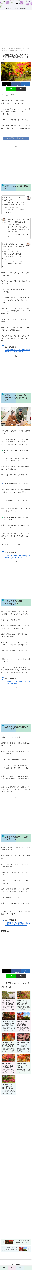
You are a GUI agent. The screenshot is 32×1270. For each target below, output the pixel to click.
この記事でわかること (14, 138)
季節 (4, 931)
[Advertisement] (16, 27)
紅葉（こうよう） (12, 931)
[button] (21, 89)
